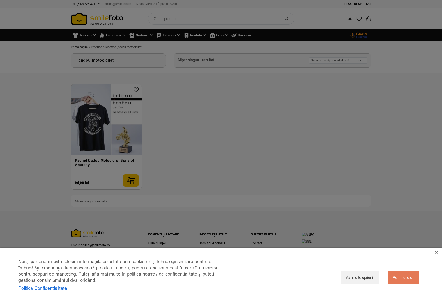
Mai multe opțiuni (359, 277)
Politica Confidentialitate (42, 288)
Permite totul (403, 277)
